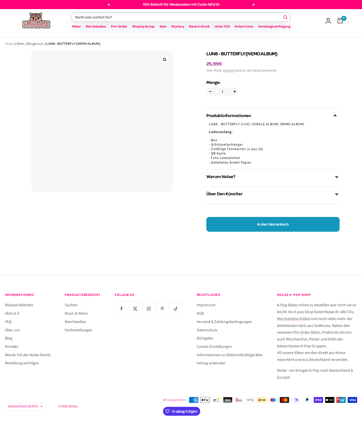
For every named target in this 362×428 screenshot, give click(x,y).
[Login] (328, 21)
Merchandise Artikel (293, 318)
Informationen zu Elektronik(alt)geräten (230, 355)
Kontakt (11, 346)
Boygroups (35, 44)
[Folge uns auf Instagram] (148, 308)
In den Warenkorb (273, 224)
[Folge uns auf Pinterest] (162, 308)
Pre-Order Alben (306, 332)
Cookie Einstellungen (214, 346)
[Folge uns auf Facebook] (121, 308)
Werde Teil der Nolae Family (27, 355)
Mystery (177, 26)
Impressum (206, 305)
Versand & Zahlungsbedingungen (224, 321)
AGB (200, 313)
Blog (8, 338)
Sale (163, 26)
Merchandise (96, 26)
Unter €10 (222, 26)
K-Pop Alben (287, 305)
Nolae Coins (244, 26)
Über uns (12, 330)
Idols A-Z (12, 313)
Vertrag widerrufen (211, 363)
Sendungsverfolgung (274, 26)
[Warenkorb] (340, 21)
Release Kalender (19, 305)
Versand (229, 70)
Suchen (71, 305)
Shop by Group (143, 26)
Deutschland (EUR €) (23, 406)
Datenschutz (207, 330)
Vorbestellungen (78, 330)
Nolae (9, 44)
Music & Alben (76, 313)
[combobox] (178, 17)
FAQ (8, 321)
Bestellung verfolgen (22, 363)
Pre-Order (119, 26)
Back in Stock (199, 26)
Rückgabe (205, 338)
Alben (76, 26)
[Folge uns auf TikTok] (175, 308)
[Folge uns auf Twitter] (135, 308)
